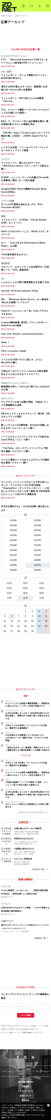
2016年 (13, 545)
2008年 (13, 565)
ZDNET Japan (6, 16)
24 (39, 626)
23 (32, 626)
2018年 (13, 540)
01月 (9, 583)
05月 (25, 588)
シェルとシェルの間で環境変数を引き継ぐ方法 (25, 282)
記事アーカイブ (21, 16)
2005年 (37, 570)
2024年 (13, 525)
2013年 (37, 550)
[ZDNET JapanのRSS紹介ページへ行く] (33, 1057)
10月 (9, 598)
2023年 (37, 525)
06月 (41, 588)
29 (25, 631)
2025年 (37, 520)
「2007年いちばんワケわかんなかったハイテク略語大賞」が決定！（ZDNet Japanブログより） (25, 136)
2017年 (37, 540)
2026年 (13, 520)
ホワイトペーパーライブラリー (32, 812)
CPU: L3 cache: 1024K (13, 351)
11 (46, 616)
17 (39, 621)
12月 (41, 598)
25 (46, 626)
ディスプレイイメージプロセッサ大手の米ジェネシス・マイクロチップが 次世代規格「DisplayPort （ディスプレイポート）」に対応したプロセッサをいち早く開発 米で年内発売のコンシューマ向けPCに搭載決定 (25, 488)
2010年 (13, 560)
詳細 (3, 1117)
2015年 (37, 545)
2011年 (37, 555)
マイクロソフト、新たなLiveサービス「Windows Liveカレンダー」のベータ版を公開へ (25, 166)
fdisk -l (5, 342)
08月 (25, 593)
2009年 (37, 560)
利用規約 (25, 1086)
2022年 (13, 530)
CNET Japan (27, 1032)
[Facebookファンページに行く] (18, 1057)
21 (18, 626)
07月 (9, 593)
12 (5, 621)
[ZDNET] (9, 6)
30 (32, 631)
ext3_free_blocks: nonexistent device (22, 334)
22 (25, 626)
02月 (25, 583)
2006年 (13, 570)
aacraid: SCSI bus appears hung (19, 291)
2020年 (13, 535)
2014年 (13, 550)
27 (11, 631)
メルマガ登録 (25, 1015)
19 (5, 626)
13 (11, 621)
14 (18, 621)
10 (39, 616)
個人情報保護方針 (25, 1082)
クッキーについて (25, 1091)
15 (25, 621)
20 (11, 626)
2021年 (37, 530)
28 (18, 631)
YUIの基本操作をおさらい (14, 254)
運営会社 (25, 1100)
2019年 (37, 535)
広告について (25, 1095)
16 (32, 621)
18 (46, 621)
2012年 (13, 555)
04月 (9, 588)
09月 (41, 593)
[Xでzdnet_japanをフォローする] (25, 1057)
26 (5, 631)
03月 (41, 583)
